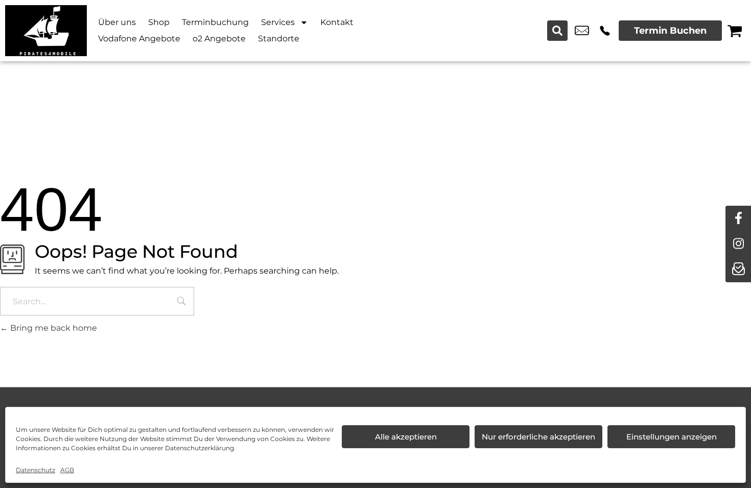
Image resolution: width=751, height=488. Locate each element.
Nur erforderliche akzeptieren (538, 437)
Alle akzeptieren (406, 437)
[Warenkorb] (734, 30)
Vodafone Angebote (139, 38)
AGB (67, 470)
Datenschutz (35, 470)
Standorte (278, 38)
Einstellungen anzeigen (671, 437)
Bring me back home (52, 328)
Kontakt (337, 22)
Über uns (117, 22)
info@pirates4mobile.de (582, 31)
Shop (159, 22)
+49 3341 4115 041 (605, 31)
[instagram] (738, 244)
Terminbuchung (215, 22)
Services (278, 22)
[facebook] (738, 218)
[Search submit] (557, 30)
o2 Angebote (219, 38)
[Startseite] (46, 30)
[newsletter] (738, 269)
